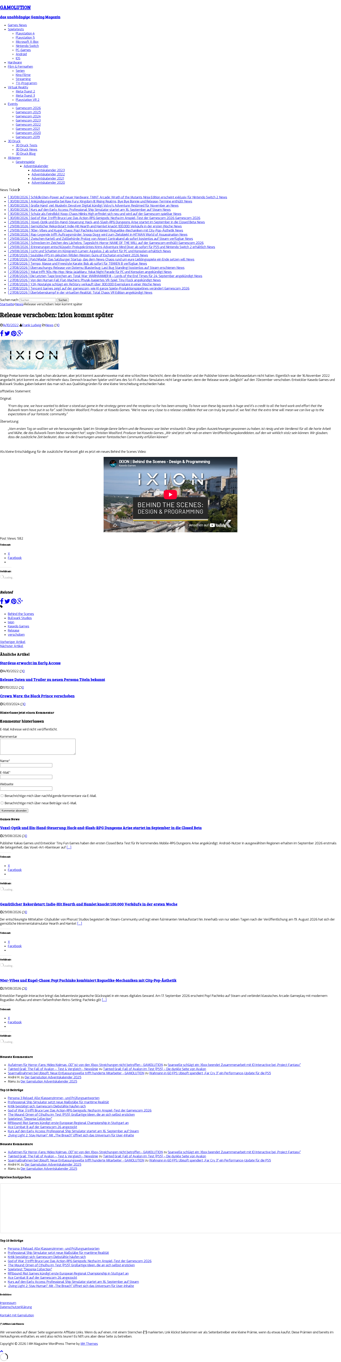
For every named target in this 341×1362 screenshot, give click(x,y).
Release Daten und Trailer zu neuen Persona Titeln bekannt (52, 679)
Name (4, 761)
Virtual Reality (18, 87)
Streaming (23, 79)
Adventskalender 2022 (48, 174)
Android (21, 54)
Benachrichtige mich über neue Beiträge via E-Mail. (41, 803)
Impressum (8, 1303)
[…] (69, 847)
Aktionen (14, 158)
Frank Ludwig (31, 325)
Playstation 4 (25, 33)
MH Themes (89, 1344)
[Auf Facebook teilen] (2, 335)
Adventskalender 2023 (48, 170)
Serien (20, 71)
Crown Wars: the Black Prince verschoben (37, 695)
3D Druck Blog (26, 154)
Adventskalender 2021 (48, 178)
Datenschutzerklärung (16, 1307)
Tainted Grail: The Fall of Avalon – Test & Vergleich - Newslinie (53, 1069)
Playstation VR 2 (27, 100)
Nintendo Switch (27, 46)
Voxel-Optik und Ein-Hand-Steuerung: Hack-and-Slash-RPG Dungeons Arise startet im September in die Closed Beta (101, 827)
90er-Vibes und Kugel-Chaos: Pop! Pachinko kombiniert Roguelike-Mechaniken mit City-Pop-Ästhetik (88, 980)
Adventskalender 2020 (48, 183)
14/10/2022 (11, 325)
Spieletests (16, 29)
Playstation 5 (25, 38)
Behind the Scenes (21, 614)
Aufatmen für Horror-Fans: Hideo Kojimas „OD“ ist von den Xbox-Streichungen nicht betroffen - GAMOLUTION (85, 1065)
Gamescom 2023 (28, 120)
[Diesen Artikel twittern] (7, 335)
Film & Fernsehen (20, 67)
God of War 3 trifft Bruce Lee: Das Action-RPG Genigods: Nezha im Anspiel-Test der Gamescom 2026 (80, 1110)
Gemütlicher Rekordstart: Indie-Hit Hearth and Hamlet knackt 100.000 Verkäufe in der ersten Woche (88, 904)
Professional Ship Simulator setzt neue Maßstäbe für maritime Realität (58, 1102)
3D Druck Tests (26, 145)
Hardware (15, 62)
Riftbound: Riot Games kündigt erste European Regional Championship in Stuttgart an (68, 1123)
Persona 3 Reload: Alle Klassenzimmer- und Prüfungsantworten (53, 1098)
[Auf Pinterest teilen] (14, 335)
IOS (18, 58)
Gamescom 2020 (28, 133)
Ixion (11, 622)
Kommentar (8, 737)
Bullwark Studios (20, 618)
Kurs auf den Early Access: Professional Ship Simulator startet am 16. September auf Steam (73, 1131)
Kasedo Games (18, 626)
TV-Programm (26, 83)
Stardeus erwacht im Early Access (30, 662)
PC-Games (23, 50)
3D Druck (14, 141)
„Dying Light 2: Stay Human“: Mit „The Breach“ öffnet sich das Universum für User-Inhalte (71, 1135)
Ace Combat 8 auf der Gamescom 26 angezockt (42, 1127)
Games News (17, 25)
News (49, 325)
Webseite (6, 784)
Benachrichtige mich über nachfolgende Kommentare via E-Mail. (51, 796)
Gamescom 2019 (28, 137)
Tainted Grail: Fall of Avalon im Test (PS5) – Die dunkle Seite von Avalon (154, 1069)
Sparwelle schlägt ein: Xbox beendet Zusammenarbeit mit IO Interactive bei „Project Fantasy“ (234, 1065)
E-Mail (4, 773)
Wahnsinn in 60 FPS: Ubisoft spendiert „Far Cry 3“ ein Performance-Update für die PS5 (210, 1073)
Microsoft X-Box (27, 42)
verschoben (16, 635)
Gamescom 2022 (28, 125)
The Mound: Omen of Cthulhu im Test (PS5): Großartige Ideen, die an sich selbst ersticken (71, 1115)
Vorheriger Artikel (12, 642)
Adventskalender (36, 166)
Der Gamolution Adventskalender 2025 (53, 1077)
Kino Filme (23, 75)
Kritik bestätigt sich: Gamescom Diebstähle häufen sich (47, 1106)
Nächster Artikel (11, 646)
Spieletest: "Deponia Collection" (30, 1119)
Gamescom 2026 (28, 108)
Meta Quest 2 (25, 91)
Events (13, 104)
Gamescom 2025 (28, 112)
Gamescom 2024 (28, 116)
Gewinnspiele (25, 162)
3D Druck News (26, 149)
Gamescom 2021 (28, 129)
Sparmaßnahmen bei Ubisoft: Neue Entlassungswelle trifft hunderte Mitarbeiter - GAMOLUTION (76, 1073)
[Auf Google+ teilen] (20, 335)
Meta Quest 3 (25, 96)
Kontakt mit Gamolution (17, 1315)
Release (13, 630)
